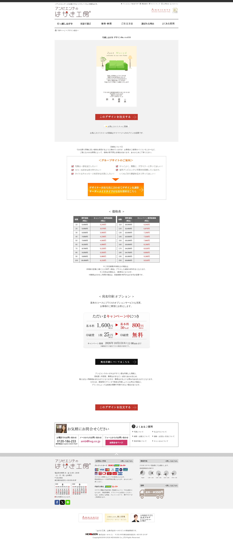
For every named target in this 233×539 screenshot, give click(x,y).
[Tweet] (62, 504)
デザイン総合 (72, 30)
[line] (67, 504)
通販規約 (145, 3)
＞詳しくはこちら (126, 461)
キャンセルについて (161, 441)
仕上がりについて (160, 432)
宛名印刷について (140, 441)
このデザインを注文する (116, 117)
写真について (138, 432)
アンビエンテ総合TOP (131, 3)
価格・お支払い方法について (164, 436)
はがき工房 (73, 12)
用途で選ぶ (85, 23)
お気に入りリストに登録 (116, 126)
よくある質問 (168, 23)
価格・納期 (106, 23)
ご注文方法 (126, 23)
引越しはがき (65, 23)
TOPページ (62, 30)
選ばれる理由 (147, 23)
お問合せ (166, 3)
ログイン (175, 3)
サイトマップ (155, 3)
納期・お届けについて (142, 436)
